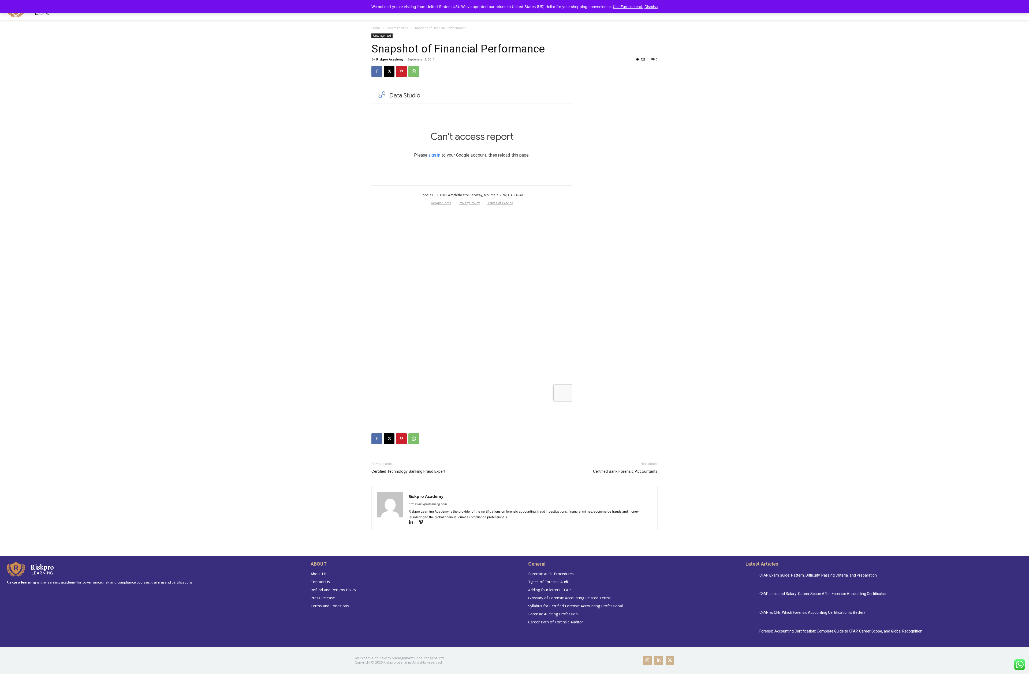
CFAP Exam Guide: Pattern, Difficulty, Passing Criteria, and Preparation (818, 575)
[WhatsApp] (413, 71)
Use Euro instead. (628, 6)
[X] (389, 71)
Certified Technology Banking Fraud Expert (408, 471)
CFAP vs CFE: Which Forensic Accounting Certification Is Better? (812, 612)
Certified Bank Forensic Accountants (625, 471)
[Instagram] (647, 660)
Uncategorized (397, 28)
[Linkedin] (413, 523)
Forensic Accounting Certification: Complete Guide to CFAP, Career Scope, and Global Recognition (840, 631)
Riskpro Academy (389, 59)
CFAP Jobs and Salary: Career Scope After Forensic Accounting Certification (823, 594)
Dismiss (651, 6)
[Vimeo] (422, 523)
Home (376, 28)
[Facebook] (376, 71)
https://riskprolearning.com (428, 504)
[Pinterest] (401, 71)
